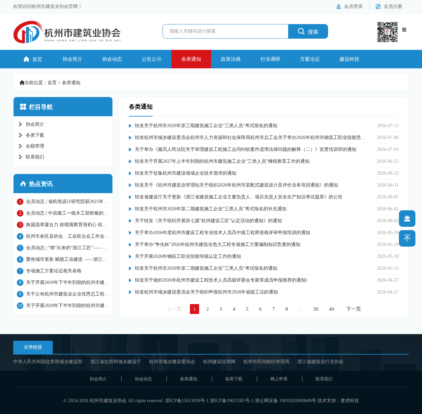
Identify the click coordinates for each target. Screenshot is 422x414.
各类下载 (31, 135)
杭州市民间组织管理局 (266, 361)
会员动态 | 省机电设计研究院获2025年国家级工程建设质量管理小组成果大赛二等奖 (62, 202)
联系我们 (31, 157)
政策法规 (231, 59)
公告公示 (152, 59)
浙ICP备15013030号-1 (187, 400)
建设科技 (349, 59)
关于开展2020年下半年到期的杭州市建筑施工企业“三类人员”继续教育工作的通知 (63, 306)
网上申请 (278, 378)
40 (331, 309)
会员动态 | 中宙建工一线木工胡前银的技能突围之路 (62, 214)
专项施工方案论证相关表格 (50, 270)
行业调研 (270, 59)
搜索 (308, 31)
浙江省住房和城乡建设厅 (115, 361)
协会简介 (72, 59)
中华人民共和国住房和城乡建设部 (47, 361)
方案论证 (310, 59)
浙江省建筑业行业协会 (320, 361)
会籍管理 (31, 146)
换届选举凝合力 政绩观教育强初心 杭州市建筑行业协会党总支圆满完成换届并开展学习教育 (63, 225)
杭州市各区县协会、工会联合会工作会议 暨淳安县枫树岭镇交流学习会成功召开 (63, 237)
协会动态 (112, 59)
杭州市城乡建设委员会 (172, 361)
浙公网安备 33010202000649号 (285, 400)
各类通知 (191, 59)
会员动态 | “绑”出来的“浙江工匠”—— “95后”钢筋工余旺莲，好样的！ (59, 248)
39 (315, 309)
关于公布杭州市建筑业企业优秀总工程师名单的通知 (63, 294)
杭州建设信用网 (219, 361)
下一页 (353, 309)
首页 (33, 59)
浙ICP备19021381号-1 (232, 400)
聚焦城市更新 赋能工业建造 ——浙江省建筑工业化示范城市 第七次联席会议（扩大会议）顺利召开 (62, 260)
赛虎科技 (350, 400)
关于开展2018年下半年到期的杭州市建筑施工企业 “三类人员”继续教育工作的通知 (63, 283)
